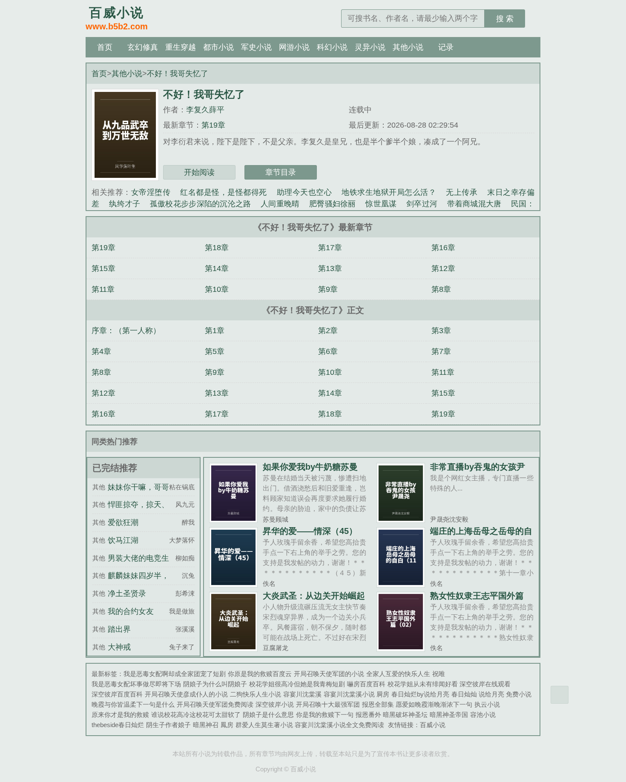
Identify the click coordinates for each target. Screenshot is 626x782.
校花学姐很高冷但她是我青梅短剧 (297, 684)
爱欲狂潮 (123, 522)
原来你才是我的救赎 (120, 714)
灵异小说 (370, 47)
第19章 (213, 125)
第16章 (443, 247)
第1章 (214, 330)
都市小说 (218, 47)
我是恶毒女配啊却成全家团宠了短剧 (174, 673)
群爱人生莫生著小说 (264, 724)
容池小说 (483, 714)
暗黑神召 (205, 724)
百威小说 (432, 724)
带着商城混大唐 (474, 204)
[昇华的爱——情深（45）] (233, 584)
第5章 (214, 351)
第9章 (328, 289)
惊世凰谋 (380, 204)
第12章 (443, 268)
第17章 (330, 247)
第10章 (217, 289)
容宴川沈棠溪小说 (349, 694)
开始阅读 (199, 172)
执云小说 (487, 704)
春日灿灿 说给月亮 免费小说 (491, 694)
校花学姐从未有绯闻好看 (423, 684)
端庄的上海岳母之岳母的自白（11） (481, 535)
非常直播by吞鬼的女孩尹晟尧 (477, 471)
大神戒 (119, 647)
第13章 (330, 268)
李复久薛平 (205, 110)
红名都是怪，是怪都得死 (223, 192)
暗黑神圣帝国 (449, 714)
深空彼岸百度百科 (117, 694)
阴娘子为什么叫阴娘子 (215, 684)
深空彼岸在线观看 (485, 684)
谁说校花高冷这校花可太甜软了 (196, 714)
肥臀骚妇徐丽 (332, 204)
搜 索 (505, 18)
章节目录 (280, 172)
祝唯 (438, 673)
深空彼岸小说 (275, 704)
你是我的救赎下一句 (324, 714)
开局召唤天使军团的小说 (329, 673)
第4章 (101, 351)
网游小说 (294, 47)
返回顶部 (560, 695)
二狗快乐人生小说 (255, 694)
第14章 (217, 268)
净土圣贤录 (127, 593)
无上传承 (461, 192)
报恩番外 (368, 714)
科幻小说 (332, 47)
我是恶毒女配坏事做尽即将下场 (136, 684)
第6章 (328, 351)
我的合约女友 (131, 611)
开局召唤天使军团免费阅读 (215, 704)
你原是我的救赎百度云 (260, 673)
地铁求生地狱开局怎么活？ (389, 192)
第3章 (441, 330)
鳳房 (227, 724)
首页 (104, 47)
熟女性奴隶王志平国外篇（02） (477, 600)
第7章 (441, 351)
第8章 (441, 289)
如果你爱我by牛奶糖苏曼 (310, 466)
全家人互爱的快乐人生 (398, 673)
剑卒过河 (421, 204)
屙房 (382, 694)
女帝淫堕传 (150, 192)
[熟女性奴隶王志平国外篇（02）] (400, 648)
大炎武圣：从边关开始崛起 (314, 595)
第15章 (103, 268)
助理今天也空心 (304, 192)
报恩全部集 (378, 704)
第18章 (217, 247)
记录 (446, 47)
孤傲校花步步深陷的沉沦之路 (200, 204)
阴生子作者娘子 (168, 724)
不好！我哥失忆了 (177, 73)
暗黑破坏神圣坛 (405, 714)
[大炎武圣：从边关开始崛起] (233, 648)
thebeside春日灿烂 (118, 724)
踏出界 (119, 629)
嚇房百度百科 (366, 684)
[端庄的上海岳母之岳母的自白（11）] (400, 584)
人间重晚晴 (280, 204)
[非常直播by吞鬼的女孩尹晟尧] (400, 519)
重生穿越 (180, 47)
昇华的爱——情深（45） (310, 531)
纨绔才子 (124, 204)
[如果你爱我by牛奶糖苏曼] (233, 519)
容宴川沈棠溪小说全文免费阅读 (339, 724)
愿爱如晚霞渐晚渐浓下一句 (434, 704)
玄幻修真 (142, 47)
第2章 (328, 330)
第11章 (103, 289)
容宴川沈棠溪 (302, 694)
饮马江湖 (123, 540)
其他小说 (408, 47)
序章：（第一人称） (126, 330)
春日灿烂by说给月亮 (420, 694)
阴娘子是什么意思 (268, 714)
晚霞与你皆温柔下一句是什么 (133, 704)
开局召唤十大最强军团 (328, 704)
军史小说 (256, 47)
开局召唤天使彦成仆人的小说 (186, 694)
